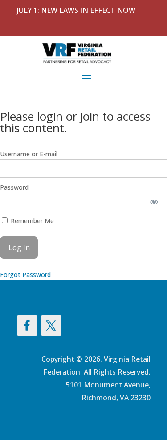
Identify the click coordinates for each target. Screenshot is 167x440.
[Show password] (154, 202)
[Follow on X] (51, 325)
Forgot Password (25, 274)
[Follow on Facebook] (27, 325)
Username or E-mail (28, 154)
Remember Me (31, 220)
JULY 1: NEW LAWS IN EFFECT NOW (76, 10)
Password (14, 187)
